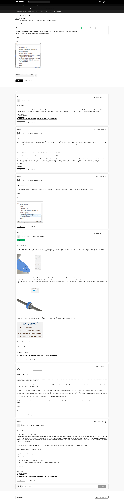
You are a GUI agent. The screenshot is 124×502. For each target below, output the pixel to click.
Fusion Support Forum (46, 11)
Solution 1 (82, 32)
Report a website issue (101, 497)
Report (30, 80)
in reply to (35, 133)
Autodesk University (50, 8)
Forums (24, 8)
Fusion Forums (37, 11)
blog (36, 445)
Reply (19, 80)
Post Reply (101, 486)
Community (18, 8)
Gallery (42, 8)
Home (17, 11)
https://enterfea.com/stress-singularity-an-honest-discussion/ (32, 454)
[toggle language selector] (99, 1)
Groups (38, 8)
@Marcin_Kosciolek (23, 138)
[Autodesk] (19, 1)
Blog (30, 8)
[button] (108, 19)
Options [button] (106, 15)
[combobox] (39, 2)
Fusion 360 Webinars (30, 118)
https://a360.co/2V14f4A (23, 346)
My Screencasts (21, 118)
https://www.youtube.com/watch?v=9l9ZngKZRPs (29, 456)
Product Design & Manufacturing (26, 11)
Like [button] (25, 80)
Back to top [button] (21, 497)
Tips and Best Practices (42, 118)
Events (33, 8)
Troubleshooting (53, 118)
